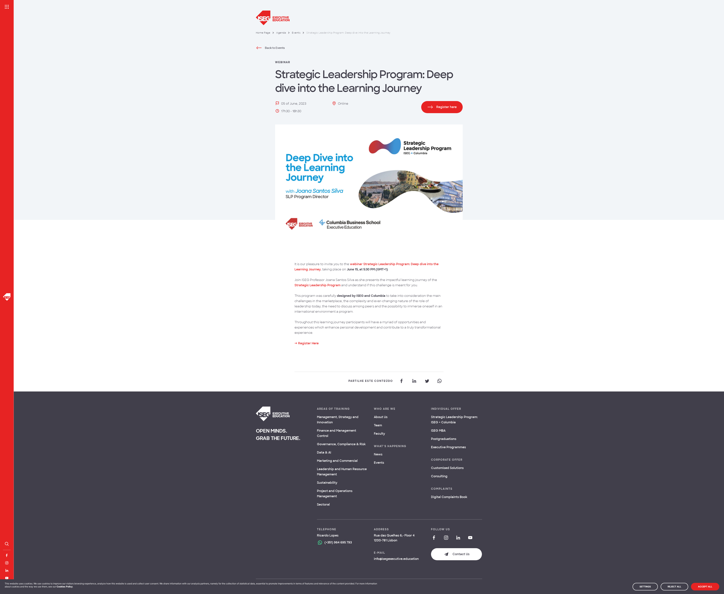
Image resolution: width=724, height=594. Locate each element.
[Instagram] (7, 563)
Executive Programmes (448, 447)
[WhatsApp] (439, 381)
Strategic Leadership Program (318, 285)
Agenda (281, 32)
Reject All (674, 586)
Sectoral (323, 505)
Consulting (439, 476)
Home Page (263, 32)
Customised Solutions (447, 468)
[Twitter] (427, 381)
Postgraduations (443, 439)
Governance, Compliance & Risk (341, 444)
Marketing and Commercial (337, 461)
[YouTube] (7, 578)
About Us (380, 417)
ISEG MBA (438, 431)
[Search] (7, 544)
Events (296, 32)
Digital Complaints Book (449, 497)
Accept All (705, 586)
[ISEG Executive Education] (369, 18)
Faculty (379, 434)
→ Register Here (307, 343)
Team (378, 425)
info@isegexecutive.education (396, 559)
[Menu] (7, 7)
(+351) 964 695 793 (338, 542)
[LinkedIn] (7, 570)
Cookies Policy (65, 586)
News (378, 454)
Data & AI (324, 452)
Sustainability (327, 483)
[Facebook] (7, 555)
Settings (645, 586)
